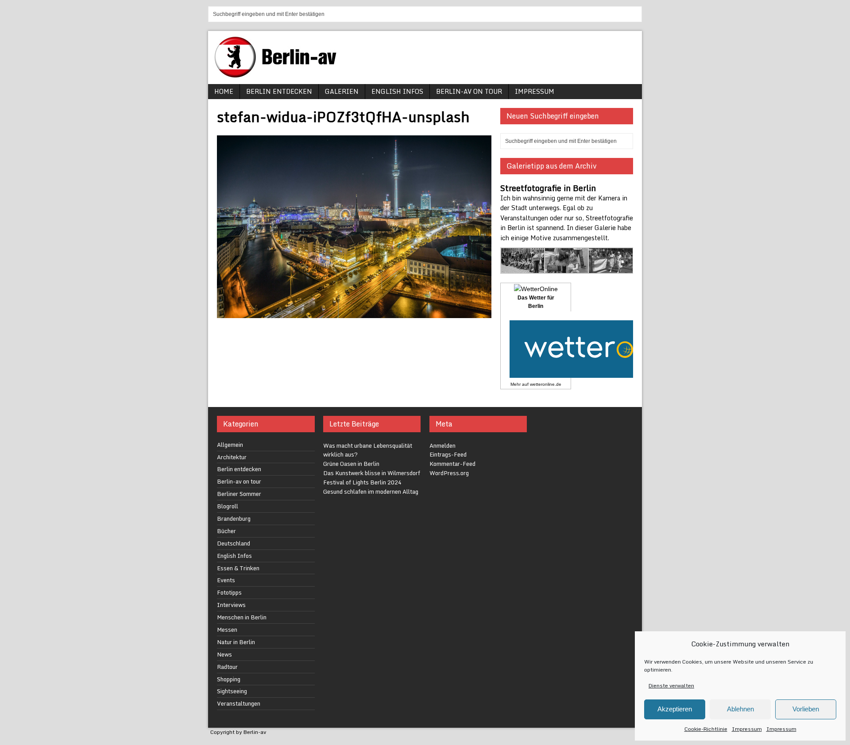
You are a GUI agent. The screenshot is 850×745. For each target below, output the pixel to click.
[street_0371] (567, 268)
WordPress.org (449, 473)
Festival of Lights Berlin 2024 (362, 482)
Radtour (227, 667)
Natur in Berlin (236, 642)
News (224, 654)
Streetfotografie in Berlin (548, 188)
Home (223, 91)
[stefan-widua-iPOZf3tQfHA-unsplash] (354, 313)
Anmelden (442, 445)
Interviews (231, 605)
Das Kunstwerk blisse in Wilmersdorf (371, 473)
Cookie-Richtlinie (705, 729)
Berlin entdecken (279, 91)
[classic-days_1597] (611, 268)
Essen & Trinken (238, 568)
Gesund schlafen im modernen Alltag (370, 491)
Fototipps (229, 592)
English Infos (397, 91)
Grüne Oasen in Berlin (351, 464)
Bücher (226, 531)
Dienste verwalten (671, 685)
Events (226, 580)
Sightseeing (232, 691)
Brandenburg (234, 518)
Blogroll (227, 506)
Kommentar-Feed (452, 464)
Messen (227, 629)
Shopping (228, 679)
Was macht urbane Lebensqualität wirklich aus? (367, 450)
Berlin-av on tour (469, 91)
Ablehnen (740, 709)
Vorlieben (805, 709)
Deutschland (233, 543)
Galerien (342, 91)
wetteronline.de (545, 384)
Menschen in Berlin (242, 617)
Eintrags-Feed (448, 454)
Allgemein (230, 444)
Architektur (232, 457)
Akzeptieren (674, 709)
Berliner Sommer (239, 494)
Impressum (747, 729)
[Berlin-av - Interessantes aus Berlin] (278, 74)
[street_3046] (523, 268)
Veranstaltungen (238, 703)
